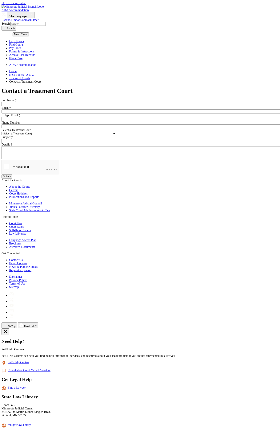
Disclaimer (15, 276)
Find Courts (16, 44)
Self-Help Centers (20, 230)
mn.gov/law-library (19, 424)
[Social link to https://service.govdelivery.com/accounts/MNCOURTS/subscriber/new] (11, 312)
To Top (11, 326)
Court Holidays (18, 193)
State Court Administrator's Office (29, 210)
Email (6, 107)
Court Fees (15, 223)
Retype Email (11, 115)
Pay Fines (15, 48)
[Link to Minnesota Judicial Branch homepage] (23, 6)
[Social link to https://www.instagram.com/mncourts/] (11, 295)
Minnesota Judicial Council (25, 203)
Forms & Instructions (21, 51)
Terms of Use (17, 283)
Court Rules (16, 226)
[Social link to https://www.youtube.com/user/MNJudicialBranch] (11, 306)
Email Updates (18, 263)
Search (6, 23)
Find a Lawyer (17, 387)
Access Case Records (22, 54)
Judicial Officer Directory (24, 206)
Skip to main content (14, 3)
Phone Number (11, 122)
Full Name (9, 100)
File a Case (15, 58)
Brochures (15, 243)
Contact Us (16, 259)
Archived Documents (22, 246)
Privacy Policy (18, 280)
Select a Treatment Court (16, 130)
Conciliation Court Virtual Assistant (29, 370)
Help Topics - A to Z (21, 74)
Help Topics (16, 41)
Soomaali (26, 20)
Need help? (30, 326)
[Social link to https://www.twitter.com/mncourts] (11, 301)
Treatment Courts (19, 78)
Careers (13, 190)
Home (13, 71)
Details (7, 144)
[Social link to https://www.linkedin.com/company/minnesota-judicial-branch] (11, 317)
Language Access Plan (22, 240)
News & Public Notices (23, 266)
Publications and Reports (24, 197)
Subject (7, 137)
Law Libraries (17, 233)
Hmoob (15, 20)
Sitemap (14, 287)
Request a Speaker (20, 270)
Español (6, 20)
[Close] (5, 331)
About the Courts (19, 186)
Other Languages (18, 16)
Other (35, 20)
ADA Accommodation (15, 10)
